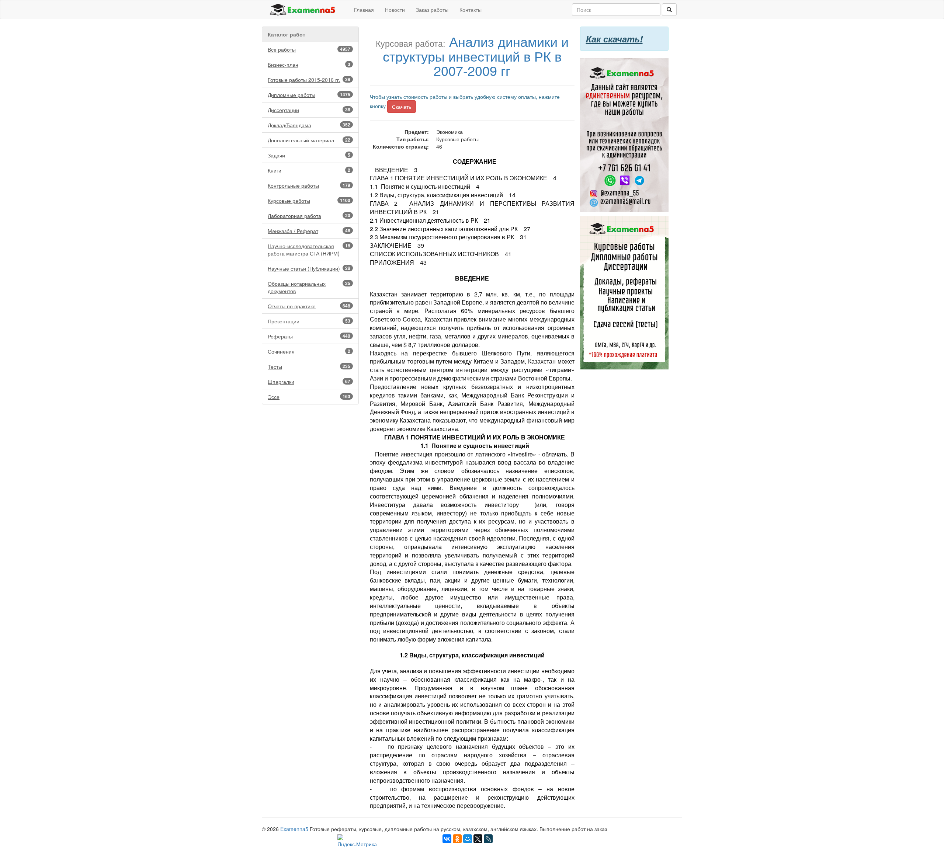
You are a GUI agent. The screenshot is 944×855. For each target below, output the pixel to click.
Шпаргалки (309, 381)
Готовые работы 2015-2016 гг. (309, 79)
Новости (395, 9)
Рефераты (309, 336)
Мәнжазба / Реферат (309, 230)
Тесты (309, 366)
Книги (309, 170)
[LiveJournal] (488, 838)
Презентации (309, 321)
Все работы (309, 49)
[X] (477, 838)
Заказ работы (432, 9)
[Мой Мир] (467, 838)
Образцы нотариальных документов (309, 287)
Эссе (309, 396)
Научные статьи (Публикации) (309, 268)
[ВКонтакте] (446, 838)
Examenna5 (294, 829)
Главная (364, 9)
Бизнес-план (309, 64)
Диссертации (309, 110)
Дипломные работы (309, 94)
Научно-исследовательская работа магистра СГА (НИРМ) (309, 249)
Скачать (401, 106)
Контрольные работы (309, 185)
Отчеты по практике (309, 306)
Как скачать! (614, 38)
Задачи (309, 155)
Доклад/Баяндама (309, 125)
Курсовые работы (309, 200)
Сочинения (309, 351)
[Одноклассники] (457, 838)
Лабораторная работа (309, 215)
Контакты (470, 9)
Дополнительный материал (309, 140)
